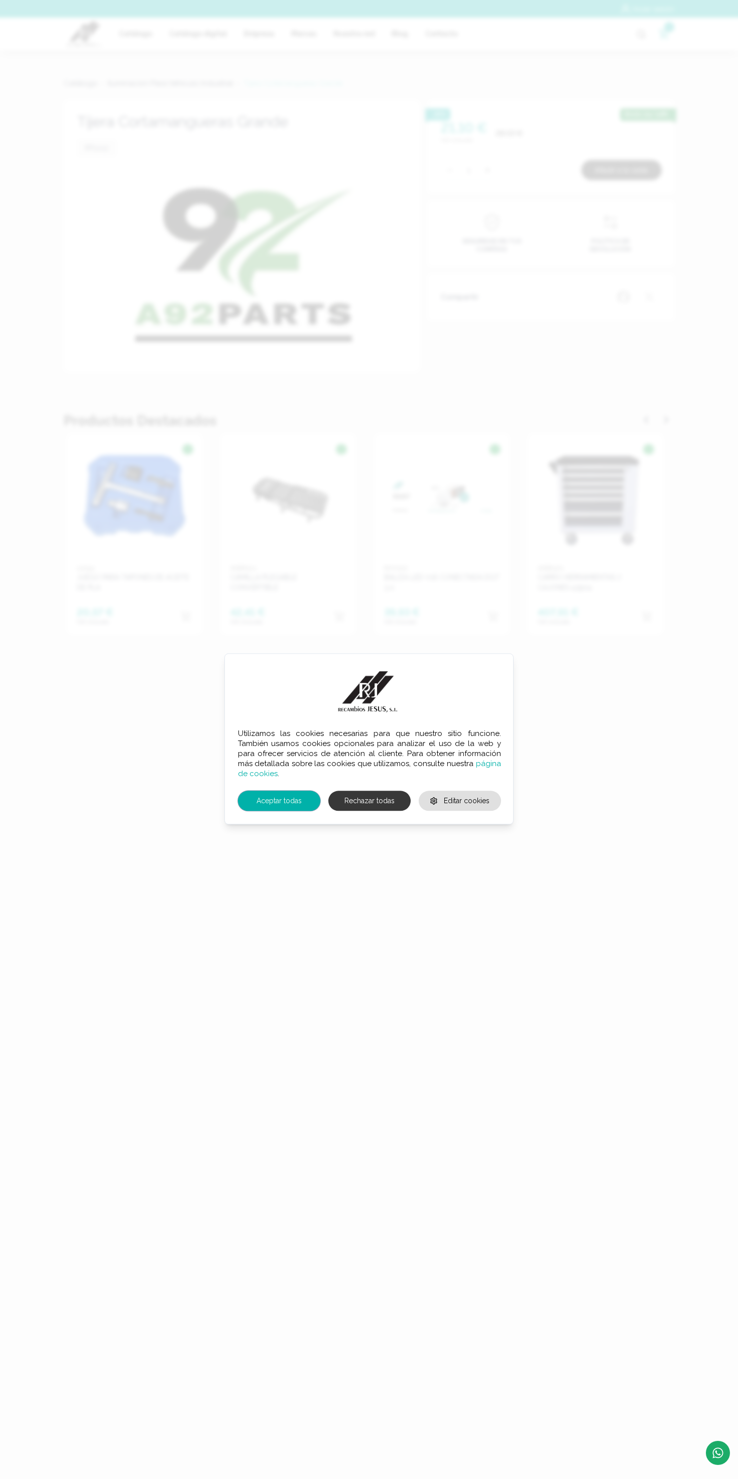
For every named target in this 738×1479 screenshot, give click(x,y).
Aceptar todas (279, 801)
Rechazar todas (369, 801)
